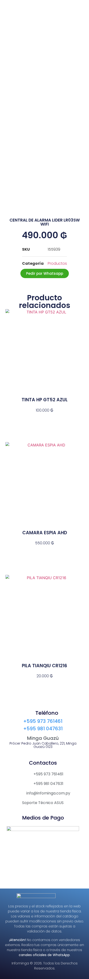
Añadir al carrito (44, 419)
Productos (57, 263)
